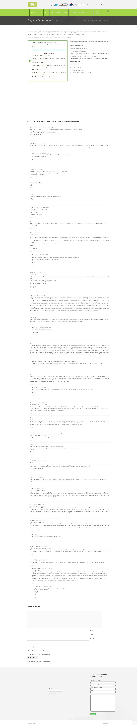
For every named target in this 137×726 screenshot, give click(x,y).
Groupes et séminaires (56, 12)
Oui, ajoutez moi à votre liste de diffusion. (39, 661)
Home (85, 20)
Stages (40, 12)
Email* (91, 634)
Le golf (65, 12)
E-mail (51, 688)
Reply (31, 139)
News (90, 12)
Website (92, 638)
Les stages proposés (91, 20)
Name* (92, 630)
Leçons (46, 12)
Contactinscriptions (97, 12)
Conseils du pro (83, 12)
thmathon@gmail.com (93, 4)
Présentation (33, 12)
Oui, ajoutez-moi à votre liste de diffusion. (38, 650)
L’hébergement (73, 12)
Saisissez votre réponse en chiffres (35, 643)
